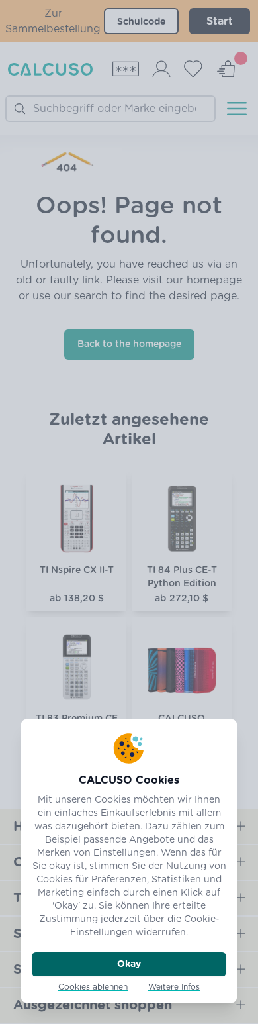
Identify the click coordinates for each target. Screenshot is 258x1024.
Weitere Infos (174, 987)
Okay (129, 964)
